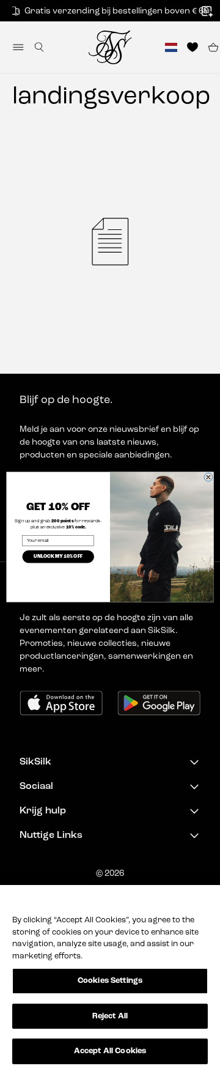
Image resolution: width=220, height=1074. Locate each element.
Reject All (110, 1016)
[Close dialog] (208, 477)
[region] (110, 979)
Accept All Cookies (110, 1051)
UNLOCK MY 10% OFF (58, 557)
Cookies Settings (110, 981)
